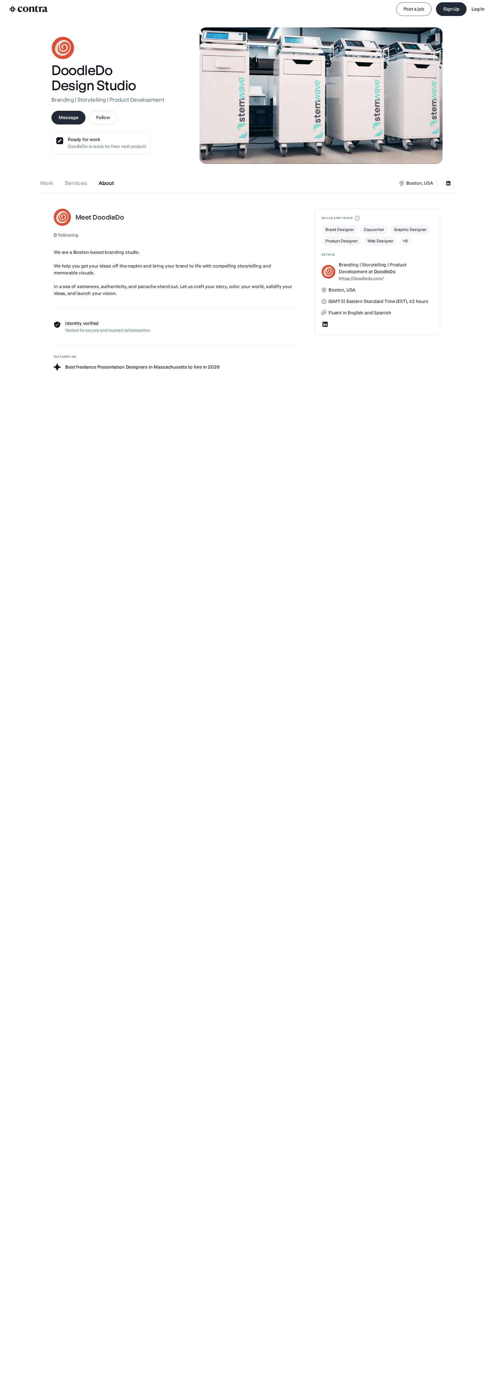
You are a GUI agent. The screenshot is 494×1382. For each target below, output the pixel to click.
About (106, 183)
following (66, 235)
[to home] (28, 9)
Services (76, 183)
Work (46, 183)
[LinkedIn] (448, 183)
